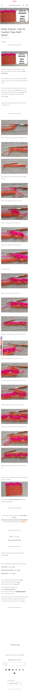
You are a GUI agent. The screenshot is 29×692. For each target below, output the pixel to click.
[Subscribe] (24, 664)
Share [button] (4, 41)
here (18, 90)
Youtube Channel (20, 591)
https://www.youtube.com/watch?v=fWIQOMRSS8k (14, 519)
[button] (2, 5)
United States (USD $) (13, 683)
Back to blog (15, 645)
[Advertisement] (14, 625)
